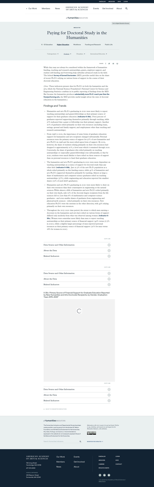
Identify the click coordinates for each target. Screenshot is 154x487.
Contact (119, 464)
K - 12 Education (47, 44)
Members (46, 9)
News (57, 9)
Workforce (77, 44)
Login (126, 1)
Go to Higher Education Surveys (121, 23)
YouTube (109, 475)
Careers (101, 464)
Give (119, 1)
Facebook (100, 475)
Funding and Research (93, 44)
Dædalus (102, 1)
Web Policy (102, 481)
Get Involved (107, 9)
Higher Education (63, 44)
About (119, 9)
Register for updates (94, 441)
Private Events (104, 468)
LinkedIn (104, 475)
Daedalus (102, 456)
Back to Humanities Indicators (56, 409)
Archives (111, 1)
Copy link (107, 238)
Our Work (32, 9)
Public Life (109, 44)
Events (96, 9)
